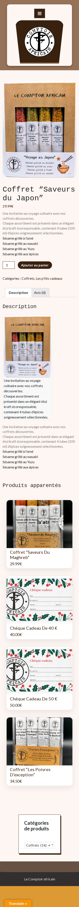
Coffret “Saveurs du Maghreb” (30, 554)
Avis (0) (40, 292)
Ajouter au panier (34, 265)
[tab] (18, 292)
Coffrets (28, 278)
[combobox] (39, 845)
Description (18, 292)
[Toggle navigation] (39, 13)
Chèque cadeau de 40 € (33, 628)
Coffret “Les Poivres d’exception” (30, 772)
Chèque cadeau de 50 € (33, 698)
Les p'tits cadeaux (49, 278)
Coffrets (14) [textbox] (38, 845)
